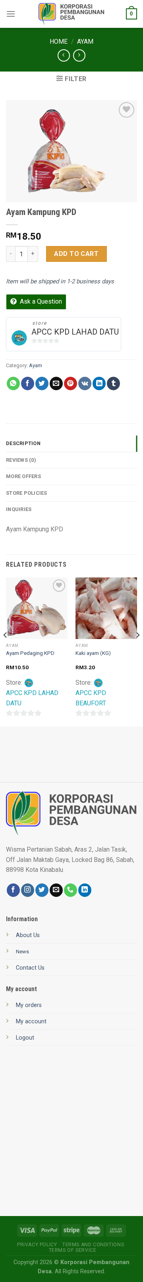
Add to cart (76, 254)
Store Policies (26, 493)
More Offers (23, 476)
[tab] (71, 443)
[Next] (137, 651)
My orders (29, 1005)
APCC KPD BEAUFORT (90, 698)
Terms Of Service (73, 1250)
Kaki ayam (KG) (93, 653)
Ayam (85, 41)
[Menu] (10, 13)
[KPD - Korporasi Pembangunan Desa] (72, 14)
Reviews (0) (21, 460)
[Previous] (6, 651)
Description (23, 443)
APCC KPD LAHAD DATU (75, 332)
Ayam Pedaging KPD (30, 653)
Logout (25, 1037)
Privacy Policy (37, 1244)
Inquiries (18, 509)
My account (31, 1021)
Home (59, 41)
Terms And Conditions (93, 1244)
